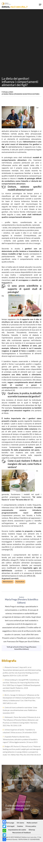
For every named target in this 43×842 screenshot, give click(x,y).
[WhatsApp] (4, 830)
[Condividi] (4, 839)
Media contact (32, 823)
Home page (10, 823)
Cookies (20, 826)
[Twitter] (4, 826)
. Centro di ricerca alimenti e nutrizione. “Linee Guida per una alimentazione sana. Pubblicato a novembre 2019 (20, 710)
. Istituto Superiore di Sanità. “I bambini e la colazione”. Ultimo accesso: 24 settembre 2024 (19, 731)
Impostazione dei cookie (17, 830)
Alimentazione (8, 581)
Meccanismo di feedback (21, 833)
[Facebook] (4, 822)
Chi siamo (20, 823)
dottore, (14, 7)
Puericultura (20, 581)
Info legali (10, 826)
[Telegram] (4, 835)
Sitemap (32, 830)
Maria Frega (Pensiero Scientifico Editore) (21, 94)
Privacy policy (31, 826)
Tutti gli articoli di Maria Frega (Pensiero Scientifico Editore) (21, 648)
